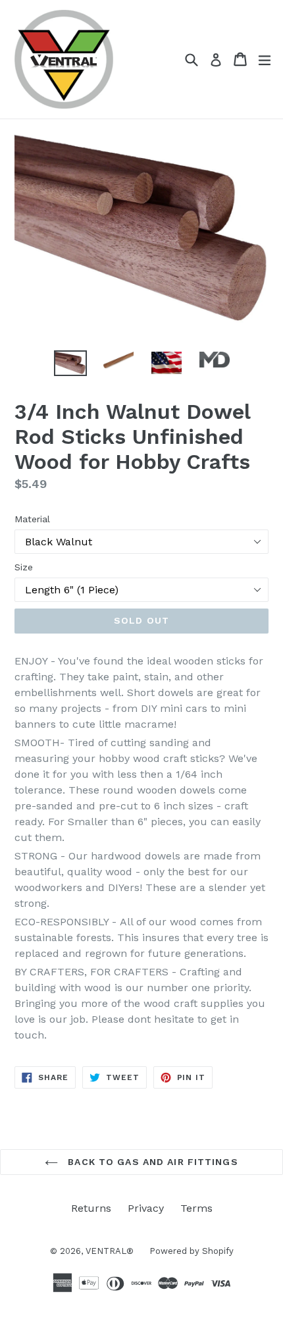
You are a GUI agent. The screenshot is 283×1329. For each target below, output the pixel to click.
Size (23, 567)
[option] (70, 363)
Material (32, 519)
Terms (196, 1208)
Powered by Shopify (191, 1251)
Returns (91, 1208)
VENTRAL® (111, 1251)
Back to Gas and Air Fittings (151, 1161)
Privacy (146, 1208)
